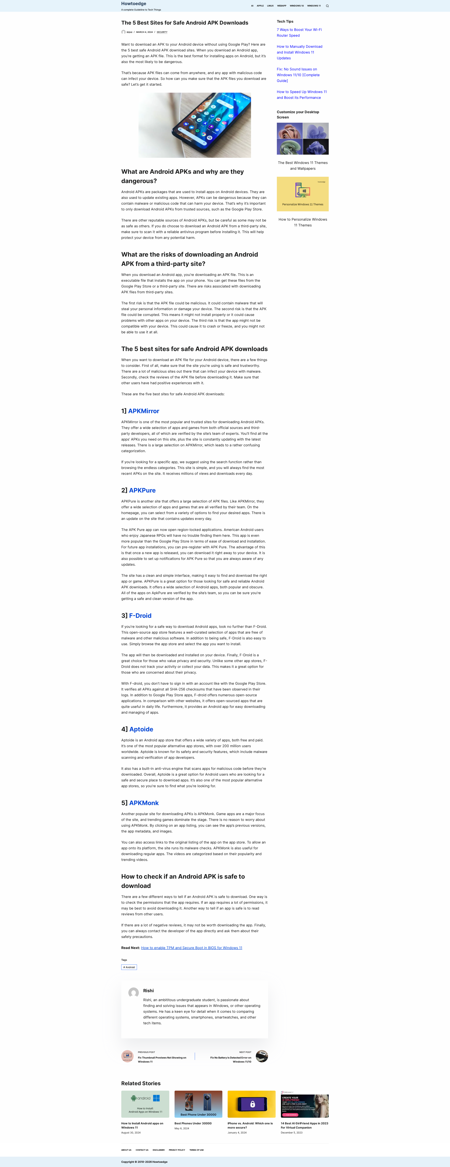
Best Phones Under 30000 (193, 1123)
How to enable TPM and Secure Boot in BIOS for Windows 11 (191, 948)
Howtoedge (133, 3)
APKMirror (143, 411)
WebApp (281, 5)
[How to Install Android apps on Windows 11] (145, 1104)
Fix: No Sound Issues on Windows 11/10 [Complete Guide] (298, 75)
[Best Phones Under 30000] (199, 1104)
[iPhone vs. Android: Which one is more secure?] (252, 1104)
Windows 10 (297, 5)
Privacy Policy (177, 1150)
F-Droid (140, 615)
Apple (260, 5)
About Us (126, 1150)
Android (129, 967)
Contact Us (142, 1150)
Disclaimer (159, 1150)
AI (252, 5)
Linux (270, 5)
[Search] (327, 6)
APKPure (142, 490)
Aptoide (141, 729)
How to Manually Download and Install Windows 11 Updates (299, 52)
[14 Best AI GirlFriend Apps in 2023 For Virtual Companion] (305, 1104)
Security (162, 32)
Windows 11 (314, 5)
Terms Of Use (196, 1150)
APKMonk (144, 802)
